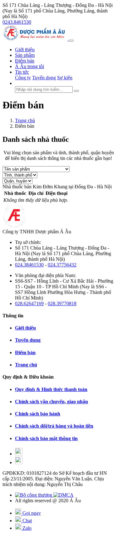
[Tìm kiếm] (76, 91)
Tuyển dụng (44, 77)
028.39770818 (62, 303)
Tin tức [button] (22, 72)
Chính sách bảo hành (37, 413)
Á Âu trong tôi (29, 66)
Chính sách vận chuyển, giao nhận (51, 401)
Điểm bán (24, 60)
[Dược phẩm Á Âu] (35, 39)
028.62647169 (29, 303)
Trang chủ (25, 120)
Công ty (23, 77)
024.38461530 (29, 264)
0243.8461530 (16, 22)
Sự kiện (64, 77)
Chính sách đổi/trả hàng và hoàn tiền (54, 426)
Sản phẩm (25, 55)
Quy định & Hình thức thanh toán (51, 389)
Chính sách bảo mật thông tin (46, 438)
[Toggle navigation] (71, 41)
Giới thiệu (25, 49)
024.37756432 (62, 264)
